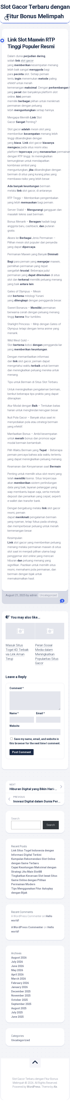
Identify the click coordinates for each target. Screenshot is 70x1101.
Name (14, 713)
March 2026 (18, 978)
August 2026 (19, 957)
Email (40, 713)
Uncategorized (48, 595)
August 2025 (19, 1008)
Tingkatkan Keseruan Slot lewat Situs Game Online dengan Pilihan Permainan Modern (34, 880)
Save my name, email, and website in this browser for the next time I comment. (35, 741)
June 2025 (17, 1016)
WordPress (33, 1086)
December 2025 (21, 991)
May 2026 (17, 970)
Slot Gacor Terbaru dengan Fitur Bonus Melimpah (35, 11)
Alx (55, 1086)
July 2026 (17, 961)
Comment (17, 688)
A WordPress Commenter (27, 927)
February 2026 (20, 982)
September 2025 (21, 1003)
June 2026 (17, 966)
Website (14, 725)
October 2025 (19, 999)
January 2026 (19, 987)
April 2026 (17, 974)
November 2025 (21, 995)
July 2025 (17, 1012)
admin (33, 595)
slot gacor (27, 60)
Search (15, 818)
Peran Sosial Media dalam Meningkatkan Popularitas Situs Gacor (46, 654)
